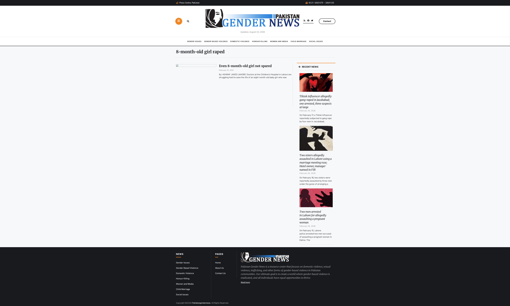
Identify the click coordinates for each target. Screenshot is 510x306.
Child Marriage (298, 41)
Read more (245, 282)
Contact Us (220, 273)
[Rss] (304, 20)
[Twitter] (312, 20)
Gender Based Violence (216, 41)
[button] (188, 21)
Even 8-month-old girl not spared (245, 66)
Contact (327, 21)
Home (218, 262)
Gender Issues (194, 41)
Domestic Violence (239, 41)
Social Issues (316, 41)
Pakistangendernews (201, 303)
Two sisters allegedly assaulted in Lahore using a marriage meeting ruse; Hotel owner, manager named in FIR (315, 162)
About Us (219, 268)
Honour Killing (259, 41)
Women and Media (279, 41)
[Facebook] (308, 20)
